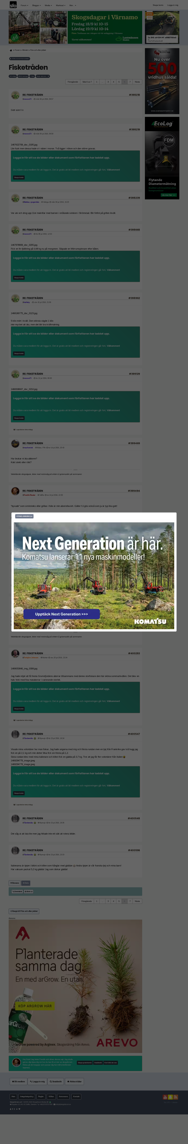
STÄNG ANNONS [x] (24, 516)
